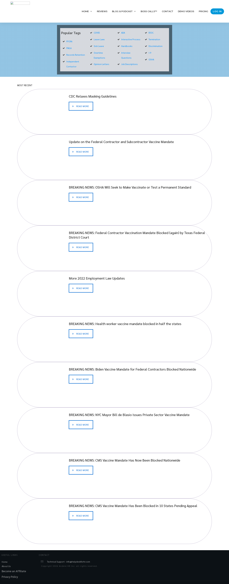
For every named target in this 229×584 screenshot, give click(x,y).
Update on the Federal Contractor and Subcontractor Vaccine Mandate (114, 157)
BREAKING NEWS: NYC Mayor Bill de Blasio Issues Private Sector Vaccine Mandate (114, 430)
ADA (123, 32)
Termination (154, 39)
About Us (6, 566)
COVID (97, 32)
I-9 (150, 52)
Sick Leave (99, 46)
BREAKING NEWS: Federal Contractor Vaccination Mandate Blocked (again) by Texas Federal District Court (114, 248)
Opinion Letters (101, 64)
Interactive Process (130, 39)
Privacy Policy (10, 576)
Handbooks (126, 46)
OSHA (151, 59)
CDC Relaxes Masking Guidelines (114, 111)
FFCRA (69, 41)
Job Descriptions (129, 64)
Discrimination (155, 46)
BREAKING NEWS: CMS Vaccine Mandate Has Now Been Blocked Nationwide (114, 475)
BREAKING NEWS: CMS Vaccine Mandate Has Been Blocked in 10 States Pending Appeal (114, 521)
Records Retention (75, 54)
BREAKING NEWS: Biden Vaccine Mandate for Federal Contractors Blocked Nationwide (114, 384)
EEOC (151, 32)
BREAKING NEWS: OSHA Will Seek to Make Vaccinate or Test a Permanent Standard (114, 202)
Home (4, 561)
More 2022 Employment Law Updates (114, 293)
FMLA (69, 48)
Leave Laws (99, 39)
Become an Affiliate (14, 571)
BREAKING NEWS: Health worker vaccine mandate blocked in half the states (114, 339)
